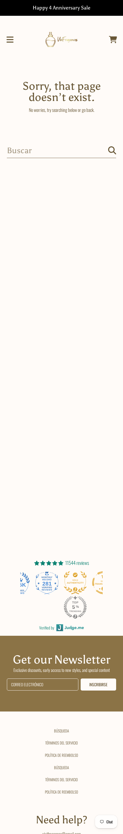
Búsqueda (61, 731)
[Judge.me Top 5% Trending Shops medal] (75, 607)
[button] (10, 39)
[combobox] (61, 150)
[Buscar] (112, 150)
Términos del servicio (61, 743)
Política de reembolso (61, 755)
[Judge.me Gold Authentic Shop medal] (75, 582)
